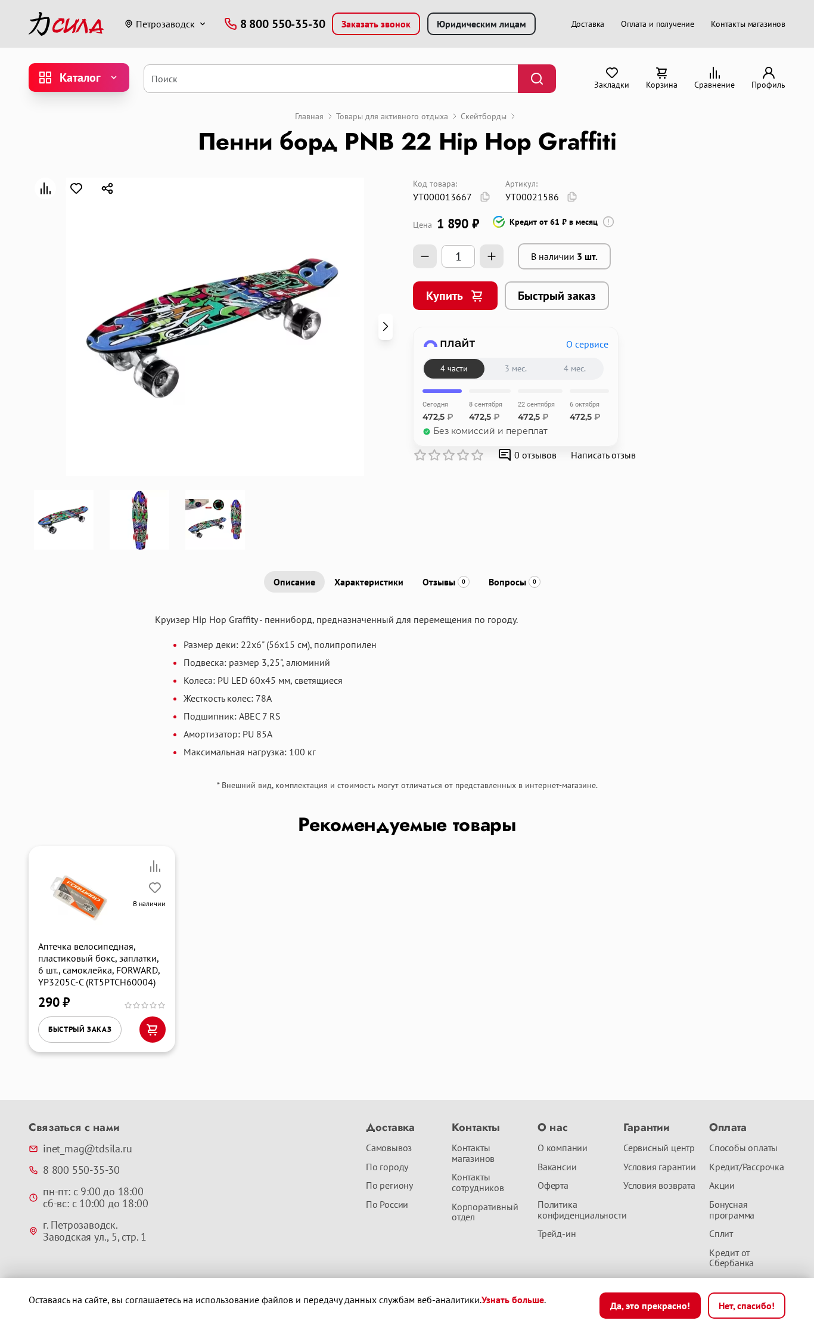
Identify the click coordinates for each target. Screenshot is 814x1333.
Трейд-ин (557, 1234)
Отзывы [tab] (443, 582)
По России (387, 1204)
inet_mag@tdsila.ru (87, 1149)
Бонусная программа (731, 1209)
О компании (563, 1148)
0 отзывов (535, 455)
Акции (722, 1185)
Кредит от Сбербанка (731, 1258)
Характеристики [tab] (368, 582)
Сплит (721, 1234)
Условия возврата (659, 1185)
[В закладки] (76, 188)
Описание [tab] (294, 582)
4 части (454, 368)
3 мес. (516, 368)
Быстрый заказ (557, 295)
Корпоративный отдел (485, 1212)
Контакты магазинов (748, 23)
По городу (387, 1167)
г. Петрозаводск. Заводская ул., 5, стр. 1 (95, 1231)
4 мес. (575, 368)
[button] (385, 327)
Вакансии (557, 1167)
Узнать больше (512, 1300)
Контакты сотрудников (478, 1182)
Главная (309, 116)
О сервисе (587, 344)
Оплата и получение (657, 23)
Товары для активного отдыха (392, 116)
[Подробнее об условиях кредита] (608, 222)
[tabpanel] (407, 685)
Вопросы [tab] (512, 582)
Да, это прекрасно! (650, 1306)
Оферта (553, 1185)
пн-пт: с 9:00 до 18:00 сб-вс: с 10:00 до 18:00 (95, 1198)
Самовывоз (389, 1148)
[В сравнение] (45, 188)
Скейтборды (484, 116)
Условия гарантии (659, 1167)
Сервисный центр (659, 1148)
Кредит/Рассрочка (746, 1167)
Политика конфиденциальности (576, 1209)
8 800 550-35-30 (81, 1170)
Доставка (588, 23)
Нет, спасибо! (747, 1306)
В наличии (564, 256)
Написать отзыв (603, 455)
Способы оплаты (743, 1148)
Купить (444, 295)
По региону (389, 1185)
